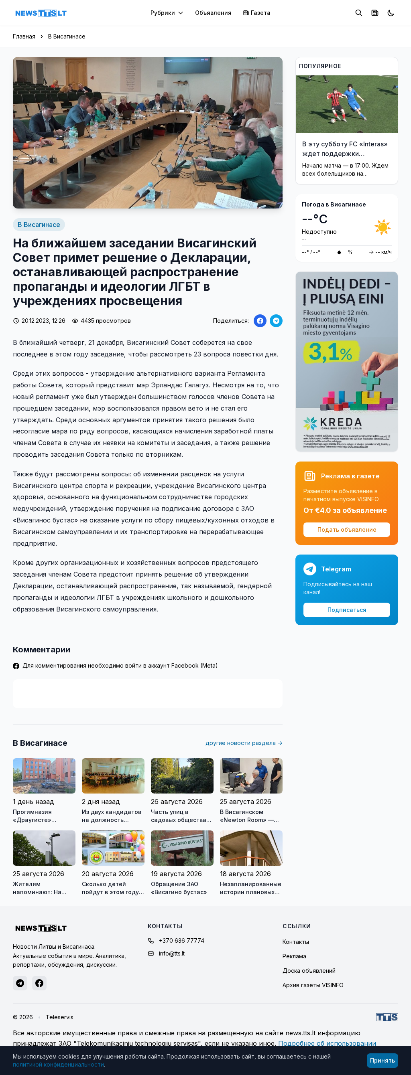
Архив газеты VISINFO (313, 985)
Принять (382, 1060)
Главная (24, 36)
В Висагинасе (66, 36)
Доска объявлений (309, 970)
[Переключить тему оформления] (391, 13)
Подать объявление (346, 529)
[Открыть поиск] (359, 13)
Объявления (213, 12)
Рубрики (163, 12)
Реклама (294, 956)
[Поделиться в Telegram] (276, 320)
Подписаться (347, 609)
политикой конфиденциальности (58, 1064)
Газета (261, 12)
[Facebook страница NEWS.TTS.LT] (39, 983)
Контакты (296, 941)
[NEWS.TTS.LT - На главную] (41, 12)
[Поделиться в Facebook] (260, 320)
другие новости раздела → (244, 742)
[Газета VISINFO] (375, 13)
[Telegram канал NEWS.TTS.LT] (20, 983)
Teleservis (59, 1017)
